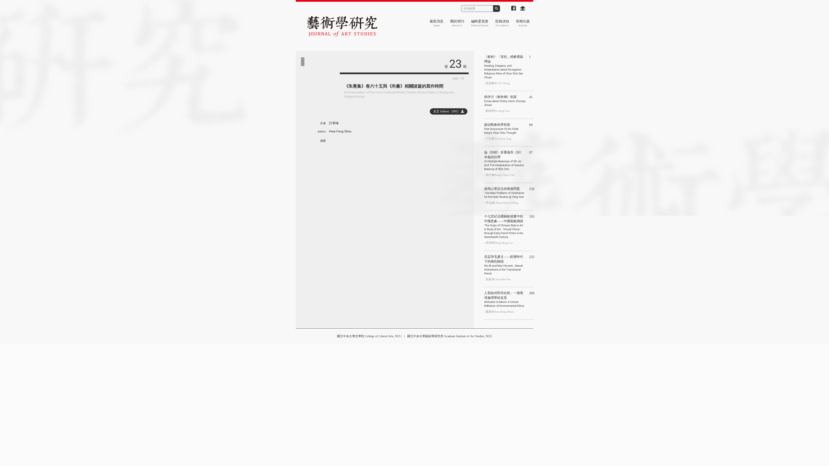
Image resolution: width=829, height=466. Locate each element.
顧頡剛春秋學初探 (501, 128)
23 (455, 64)
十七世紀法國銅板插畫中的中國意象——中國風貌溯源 (504, 227)
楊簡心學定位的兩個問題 (504, 192)
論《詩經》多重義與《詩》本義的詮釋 (504, 161)
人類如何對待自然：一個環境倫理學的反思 (504, 299)
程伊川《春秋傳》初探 (505, 101)
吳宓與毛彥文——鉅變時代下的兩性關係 (503, 265)
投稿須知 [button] (502, 23)
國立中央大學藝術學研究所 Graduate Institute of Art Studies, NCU (449, 336)
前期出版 (523, 23)
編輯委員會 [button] (479, 23)
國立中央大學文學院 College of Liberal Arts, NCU (369, 336)
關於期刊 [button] (457, 23)
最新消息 (436, 23)
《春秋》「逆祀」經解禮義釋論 (503, 67)
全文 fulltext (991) (447, 111)
